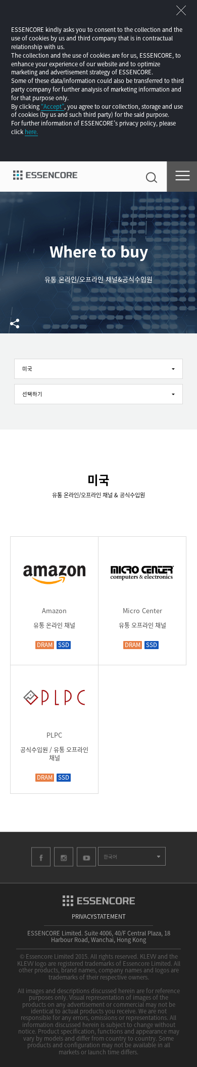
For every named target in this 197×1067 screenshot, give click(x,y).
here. (31, 131)
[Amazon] (54, 582)
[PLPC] (54, 707)
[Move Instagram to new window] (63, 856)
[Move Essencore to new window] (99, 899)
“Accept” (52, 106)
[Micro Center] (142, 582)
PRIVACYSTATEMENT (99, 916)
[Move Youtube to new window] (86, 856)
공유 (14, 323)
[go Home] (45, 176)
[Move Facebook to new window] (41, 856)
